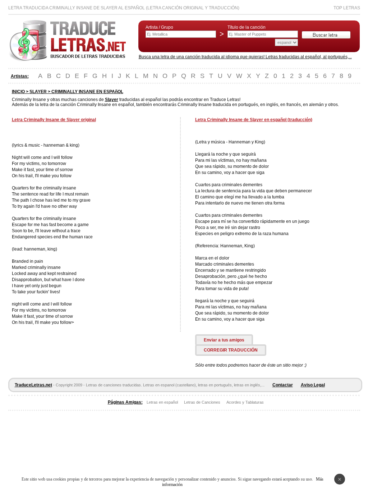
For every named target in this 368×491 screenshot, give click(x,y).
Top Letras (347, 7)
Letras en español (162, 402)
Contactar (282, 384)
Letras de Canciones (202, 402)
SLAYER (38, 91)
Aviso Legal (313, 384)
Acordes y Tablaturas (245, 402)
